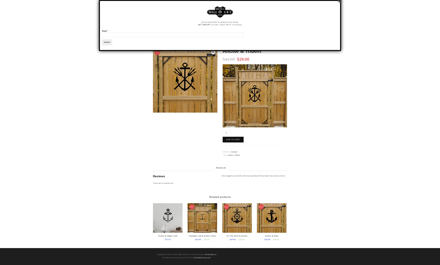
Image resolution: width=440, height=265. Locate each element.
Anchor (230, 155)
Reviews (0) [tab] (221, 168)
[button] (213, 52)
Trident (237, 155)
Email (105, 31)
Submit (107, 42)
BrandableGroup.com (202, 257)
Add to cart (233, 139)
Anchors (234, 151)
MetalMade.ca (210, 254)
